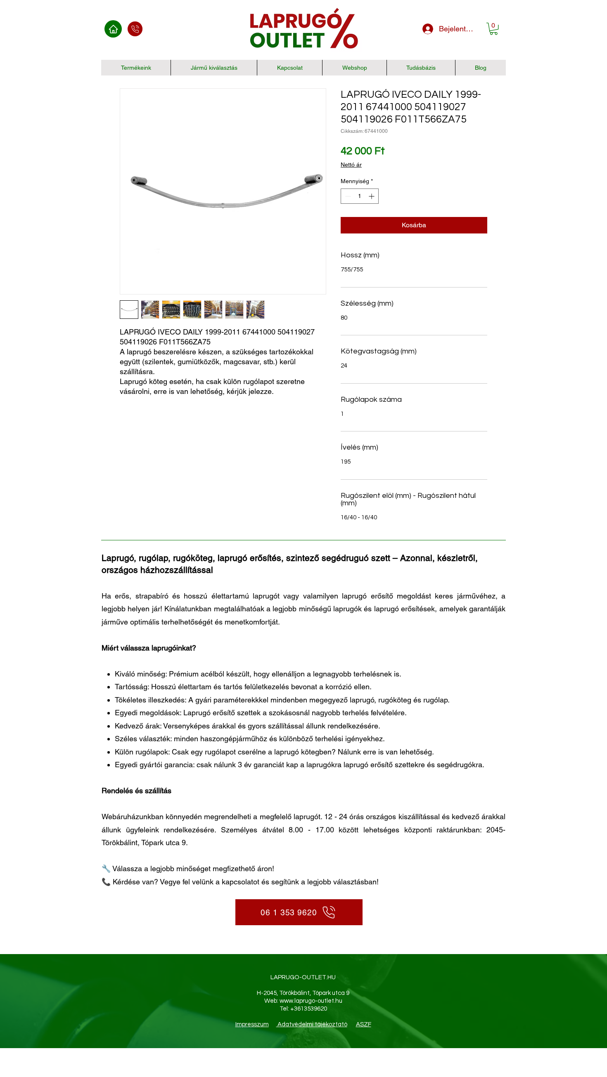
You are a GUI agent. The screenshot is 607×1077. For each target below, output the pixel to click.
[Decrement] (347, 196)
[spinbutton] (359, 196)
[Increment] (372, 196)
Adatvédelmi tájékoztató (311, 1024)
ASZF (363, 1024)
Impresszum (252, 1024)
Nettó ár (351, 164)
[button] (493, 29)
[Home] (113, 29)
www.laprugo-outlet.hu (311, 1001)
